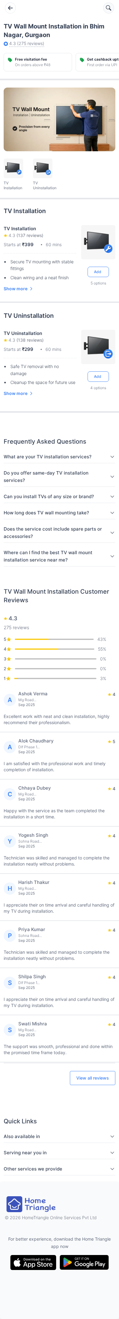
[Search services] (108, 7)
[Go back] (10, 7)
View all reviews (92, 1077)
